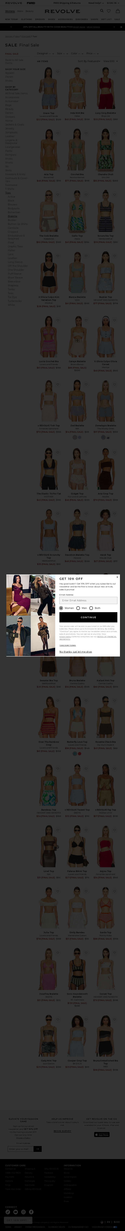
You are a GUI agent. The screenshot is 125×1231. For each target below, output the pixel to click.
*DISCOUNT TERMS (67, 645)
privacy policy (65, 637)
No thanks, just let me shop (75, 651)
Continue (88, 617)
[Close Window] (117, 577)
